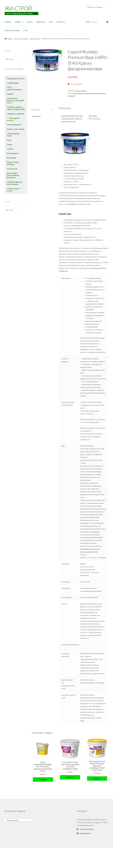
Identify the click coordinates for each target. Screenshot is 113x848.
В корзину (43, 779)
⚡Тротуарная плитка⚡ (13, 119)
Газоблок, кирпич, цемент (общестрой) (16, 108)
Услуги (29, 22)
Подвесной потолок (16, 78)
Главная (8, 22)
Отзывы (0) (36, 116)
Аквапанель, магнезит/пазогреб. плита (15, 100)
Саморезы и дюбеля (15, 113)
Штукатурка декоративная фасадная (13, 175)
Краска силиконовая (92, 93)
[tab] (43, 110)
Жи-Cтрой (18, 8)
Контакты (61, 22)
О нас (25, 30)
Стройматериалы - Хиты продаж (15, 183)
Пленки (10, 149)
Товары (18, 22)
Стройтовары (13, 83)
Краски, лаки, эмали (21, 39)
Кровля (10, 94)
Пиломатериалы (14, 124)
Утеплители (12, 168)
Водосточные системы (13, 163)
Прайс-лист (40, 22)
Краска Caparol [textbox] (20, 820)
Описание (35, 110)
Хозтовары (11, 157)
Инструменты (13, 153)
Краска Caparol (35, 39)
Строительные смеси (13, 134)
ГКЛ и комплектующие (14, 88)
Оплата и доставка (12, 30)
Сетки (9, 144)
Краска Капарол (78, 93)
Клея (9, 140)
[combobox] (20, 820)
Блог (51, 22)
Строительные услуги (13, 189)
